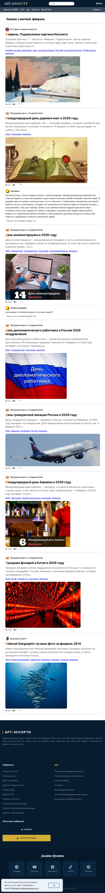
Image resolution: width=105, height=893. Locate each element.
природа (64, 660)
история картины (46, 50)
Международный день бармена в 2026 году (38, 482)
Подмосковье (89, 50)
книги (7, 134)
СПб (22, 10)
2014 (7, 660)
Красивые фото (18, 639)
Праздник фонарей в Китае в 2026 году (34, 563)
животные (35, 660)
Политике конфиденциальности (24, 888)
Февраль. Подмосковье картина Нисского (36, 34)
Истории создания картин (23, 29)
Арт (28, 10)
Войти (99, 3)
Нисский (59, 50)
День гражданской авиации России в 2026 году (41, 415)
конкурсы (45, 660)
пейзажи (55, 660)
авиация (15, 431)
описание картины (73, 50)
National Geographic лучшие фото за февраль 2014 (43, 644)
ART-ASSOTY (16, 3)
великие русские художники (18, 50)
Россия (34, 431)
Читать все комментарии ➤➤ (21, 221)
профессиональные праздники (36, 498)
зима (35, 50)
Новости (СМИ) (11, 10)
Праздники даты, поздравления (26, 113)
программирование (58, 251)
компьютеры (17, 251)
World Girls (46, 10)
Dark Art (35, 10)
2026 (7, 251)
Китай (14, 579)
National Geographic (20, 660)
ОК (54, 885)
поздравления (31, 251)
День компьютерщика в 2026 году (31, 235)
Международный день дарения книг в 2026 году (41, 118)
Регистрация (28, 838)
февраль (9, 53)
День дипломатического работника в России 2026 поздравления (43, 332)
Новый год (23, 579)
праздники (16, 134)
